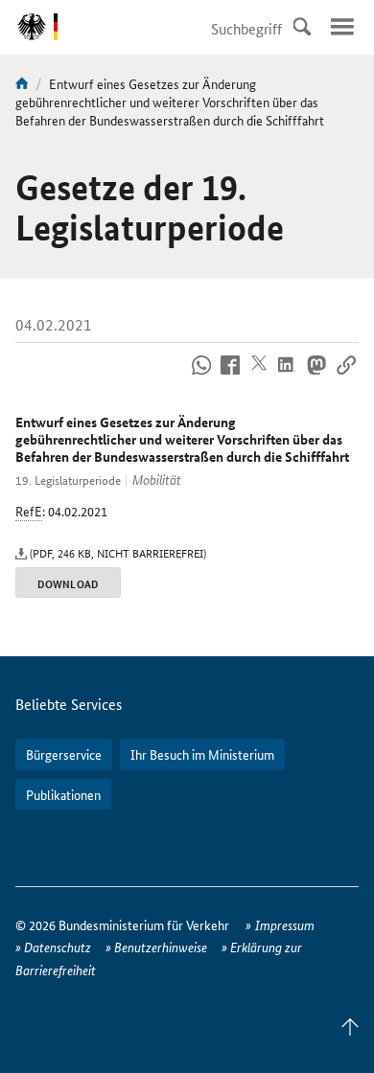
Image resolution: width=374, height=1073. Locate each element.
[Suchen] (302, 27)
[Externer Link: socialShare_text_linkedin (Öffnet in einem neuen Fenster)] (288, 375)
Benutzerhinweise (160, 946)
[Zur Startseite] (22, 83)
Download (67, 583)
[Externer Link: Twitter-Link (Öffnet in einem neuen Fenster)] (259, 375)
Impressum (285, 924)
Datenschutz (57, 946)
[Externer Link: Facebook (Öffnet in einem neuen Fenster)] (231, 375)
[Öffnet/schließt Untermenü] (342, 27)
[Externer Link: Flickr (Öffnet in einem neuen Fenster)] (201, 375)
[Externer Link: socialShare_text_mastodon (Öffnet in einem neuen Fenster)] (317, 375)
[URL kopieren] (346, 375)
